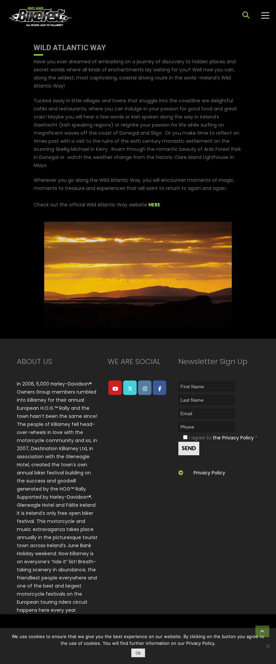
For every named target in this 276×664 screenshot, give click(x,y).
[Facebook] (159, 387)
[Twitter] (130, 387)
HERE (154, 204)
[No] (267, 646)
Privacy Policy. (201, 643)
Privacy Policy (209, 472)
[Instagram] (144, 387)
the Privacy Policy (233, 437)
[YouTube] (115, 387)
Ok (138, 653)
